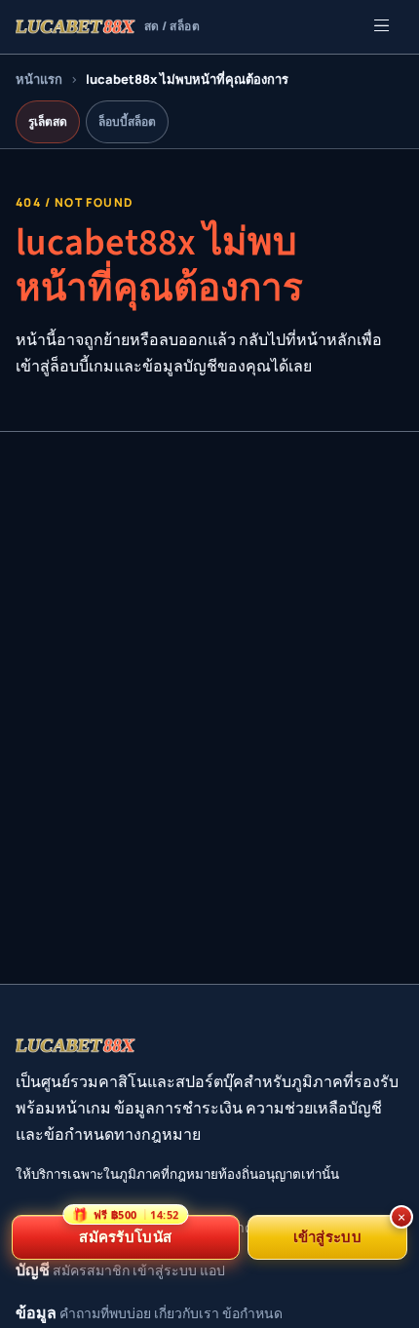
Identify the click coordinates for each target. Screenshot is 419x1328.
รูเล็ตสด (47, 121)
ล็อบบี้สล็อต (127, 121)
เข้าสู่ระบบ (165, 1270)
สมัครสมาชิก (91, 1270)
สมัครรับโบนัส (125, 1230)
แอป (212, 1270)
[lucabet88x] (76, 1045)
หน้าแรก (39, 79)
